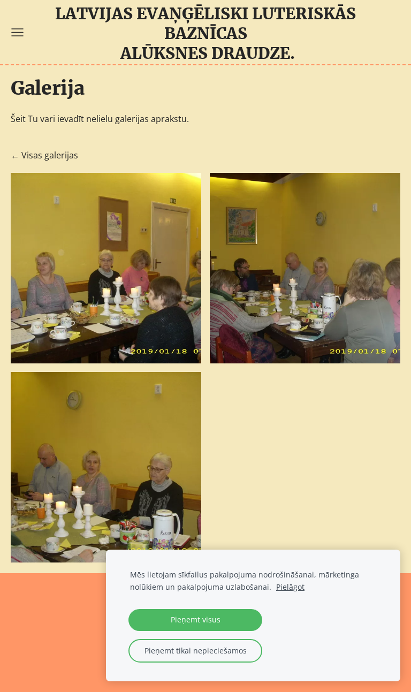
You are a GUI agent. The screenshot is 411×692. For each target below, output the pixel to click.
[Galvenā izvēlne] (17, 32)
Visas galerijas (49, 155)
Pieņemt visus (195, 619)
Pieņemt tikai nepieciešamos (195, 650)
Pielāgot (290, 587)
